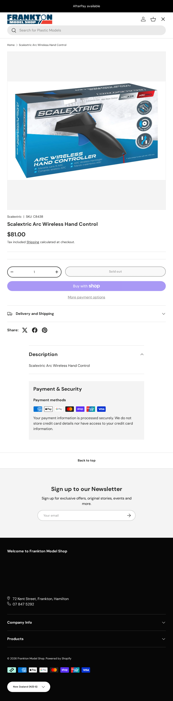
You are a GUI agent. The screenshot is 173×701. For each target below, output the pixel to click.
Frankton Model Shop (31, 658)
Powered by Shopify (58, 658)
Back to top (87, 460)
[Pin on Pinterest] (45, 330)
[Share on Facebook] (35, 330)
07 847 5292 (23, 604)
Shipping (33, 242)
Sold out (115, 271)
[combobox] (86, 30)
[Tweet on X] (25, 330)
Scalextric (14, 217)
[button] (153, 19)
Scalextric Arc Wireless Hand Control (42, 45)
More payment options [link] (86, 297)
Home (11, 45)
